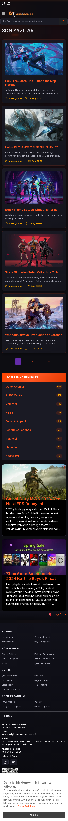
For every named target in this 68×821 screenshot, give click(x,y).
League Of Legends (12, 706)
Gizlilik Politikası (9, 654)
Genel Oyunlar (15, 386)
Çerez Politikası (42, 663)
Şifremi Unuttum (9, 676)
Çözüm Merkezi (42, 637)
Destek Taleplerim (11, 689)
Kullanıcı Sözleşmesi (44, 654)
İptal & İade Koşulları (44, 659)
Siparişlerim (7, 685)
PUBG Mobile (14, 395)
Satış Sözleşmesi (10, 659)
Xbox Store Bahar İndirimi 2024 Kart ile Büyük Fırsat (31, 576)
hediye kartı (13, 456)
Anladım (34, 814)
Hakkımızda (7, 637)
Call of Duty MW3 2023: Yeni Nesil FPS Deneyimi (33, 501)
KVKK (4, 663)
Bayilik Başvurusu (42, 642)
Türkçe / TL (58, 614)
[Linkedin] (13, 762)
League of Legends (18, 430)
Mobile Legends (42, 706)
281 (48, 361)
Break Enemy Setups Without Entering (31, 209)
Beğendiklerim (41, 680)
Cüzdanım (7, 680)
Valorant (11, 404)
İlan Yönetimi (40, 685)
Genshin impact (16, 421)
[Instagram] (5, 762)
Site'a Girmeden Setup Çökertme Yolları (32, 272)
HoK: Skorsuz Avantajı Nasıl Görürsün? (31, 147)
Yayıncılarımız (8, 642)
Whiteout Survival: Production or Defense (33, 335)
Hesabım (38, 676)
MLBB (9, 412)
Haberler (11, 447)
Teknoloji (11, 438)
